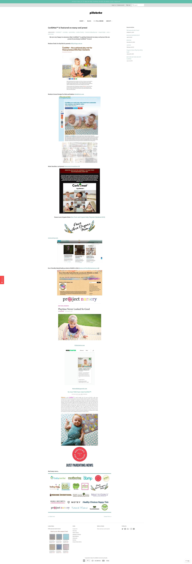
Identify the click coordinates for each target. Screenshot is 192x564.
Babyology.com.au (76, 43)
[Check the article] (80, 233)
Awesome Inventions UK (72, 166)
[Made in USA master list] (79, 282)
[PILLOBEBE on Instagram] (131, 529)
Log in (113, 5)
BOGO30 (129, 40)
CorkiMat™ (59, 32)
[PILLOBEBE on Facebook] (125, 529)
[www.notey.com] (79, 251)
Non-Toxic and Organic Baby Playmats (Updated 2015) (88, 217)
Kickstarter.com (80, 345)
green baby (72, 32)
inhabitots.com (79, 94)
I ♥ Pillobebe (99, 21)
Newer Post (107, 516)
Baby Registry (76, 536)
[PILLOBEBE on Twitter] (122, 529)
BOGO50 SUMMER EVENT (133, 35)
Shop (82, 21)
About (109, 21)
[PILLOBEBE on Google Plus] (128, 529)
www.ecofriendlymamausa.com (89, 268)
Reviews (74, 540)
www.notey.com (53, 238)
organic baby (102, 32)
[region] (96, 1)
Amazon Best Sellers (77, 541)
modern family (80, 32)
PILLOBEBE (95, 557)
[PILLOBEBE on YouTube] (134, 529)
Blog (89, 21)
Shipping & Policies (77, 534)
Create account (120, 5)
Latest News (51, 526)
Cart (129, 5)
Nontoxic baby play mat (91, 32)
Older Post (52, 516)
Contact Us (75, 528)
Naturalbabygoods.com (79, 388)
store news (51, 34)
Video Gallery (76, 532)
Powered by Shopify (102, 557)
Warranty (75, 530)
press (108, 32)
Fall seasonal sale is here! (133, 30)
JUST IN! (129, 45)
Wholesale (75, 538)
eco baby (65, 32)
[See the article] (79, 118)
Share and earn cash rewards (103, 528)
